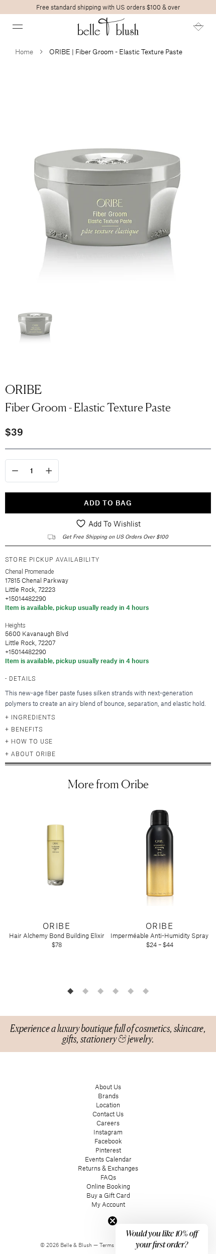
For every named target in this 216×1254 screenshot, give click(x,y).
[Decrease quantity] (15, 471)
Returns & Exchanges (108, 1168)
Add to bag (108, 502)
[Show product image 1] (35, 320)
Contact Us (108, 1114)
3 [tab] (100, 991)
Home (24, 51)
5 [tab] (131, 991)
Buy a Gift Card (108, 1195)
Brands (108, 1096)
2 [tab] (85, 991)
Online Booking (108, 1186)
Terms (107, 1245)
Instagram (108, 1132)
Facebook (108, 1141)
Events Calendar (108, 1159)
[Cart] (198, 26)
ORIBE (23, 389)
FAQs (108, 1177)
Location (108, 1105)
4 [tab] (116, 991)
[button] (17, 26)
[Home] (108, 26)
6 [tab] (146, 991)
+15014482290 (25, 598)
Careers (108, 1123)
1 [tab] (70, 991)
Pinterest (108, 1150)
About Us (108, 1087)
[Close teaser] (112, 1221)
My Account (108, 1204)
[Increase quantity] (49, 470)
